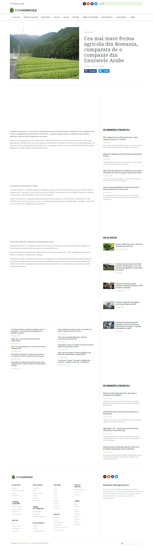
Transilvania (77, 524)
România (101, 66)
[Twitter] (96, 3)
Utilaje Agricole (121, 17)
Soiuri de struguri (58, 522)
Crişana (76, 509)
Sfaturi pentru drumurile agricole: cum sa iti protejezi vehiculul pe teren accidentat (121, 448)
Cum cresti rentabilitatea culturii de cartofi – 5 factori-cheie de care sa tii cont (121, 188)
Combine (35, 528)
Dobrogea (76, 511)
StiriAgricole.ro (25, 543)
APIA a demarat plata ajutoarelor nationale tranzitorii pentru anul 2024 (72, 338)
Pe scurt (94, 66)
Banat (76, 504)
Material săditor (37, 511)
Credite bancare (16, 511)
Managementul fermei (18, 490)
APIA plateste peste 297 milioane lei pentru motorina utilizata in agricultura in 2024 (76, 346)
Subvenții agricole (17, 506)
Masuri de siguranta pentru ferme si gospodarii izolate (122, 155)
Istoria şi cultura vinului (60, 527)
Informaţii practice (58, 530)
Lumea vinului (57, 525)
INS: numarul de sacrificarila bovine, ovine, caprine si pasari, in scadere (120, 138)
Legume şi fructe (16, 526)
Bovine (55, 493)
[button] (90, 71)
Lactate (55, 488)
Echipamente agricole (38, 531)
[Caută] (140, 4)
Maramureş (77, 514)
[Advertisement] (52, 110)
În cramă (56, 520)
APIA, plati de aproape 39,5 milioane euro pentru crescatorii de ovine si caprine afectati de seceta (27, 355)
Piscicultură (57, 508)
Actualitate (16, 17)
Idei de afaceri (45, 17)
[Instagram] (84, 3)
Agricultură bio (16, 528)
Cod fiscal (77, 495)
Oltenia (76, 521)
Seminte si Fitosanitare (90, 17)
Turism (132, 17)
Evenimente (15, 495)
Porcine (56, 498)
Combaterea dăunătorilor (39, 516)
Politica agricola (107, 17)
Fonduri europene (16, 509)
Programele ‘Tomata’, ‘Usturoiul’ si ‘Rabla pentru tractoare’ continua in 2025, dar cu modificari (74, 361)
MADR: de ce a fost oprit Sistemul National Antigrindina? (25, 340)
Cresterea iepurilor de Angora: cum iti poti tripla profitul (127, 303)
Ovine (55, 495)
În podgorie (57, 517)
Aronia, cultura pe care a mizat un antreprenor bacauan (129, 245)
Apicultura (36, 488)
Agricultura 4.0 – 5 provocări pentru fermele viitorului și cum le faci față (120, 429)
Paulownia (35, 498)
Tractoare (35, 526)
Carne (55, 490)
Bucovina (76, 506)
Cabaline (56, 500)
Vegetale (57, 17)
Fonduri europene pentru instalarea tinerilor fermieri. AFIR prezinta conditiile (128, 285)
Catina (34, 490)
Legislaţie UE (77, 492)
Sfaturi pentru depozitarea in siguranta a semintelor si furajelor (120, 394)
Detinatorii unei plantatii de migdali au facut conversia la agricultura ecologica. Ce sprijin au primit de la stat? (128, 325)
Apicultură (56, 503)
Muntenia (77, 519)
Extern (13, 493)
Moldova (76, 516)
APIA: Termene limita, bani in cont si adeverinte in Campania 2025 (28, 347)
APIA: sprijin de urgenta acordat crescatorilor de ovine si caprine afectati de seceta (75, 330)
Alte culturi (15, 531)
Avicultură (56, 505)
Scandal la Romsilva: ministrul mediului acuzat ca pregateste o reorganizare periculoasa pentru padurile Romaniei (28, 331)
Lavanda (35, 495)
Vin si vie (66, 17)
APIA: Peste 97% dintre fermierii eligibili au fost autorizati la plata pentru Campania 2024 (74, 353)
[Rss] (88, 3)
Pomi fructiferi (36, 500)
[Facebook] (92, 3)
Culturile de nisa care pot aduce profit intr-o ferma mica (121, 413)
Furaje (13, 523)
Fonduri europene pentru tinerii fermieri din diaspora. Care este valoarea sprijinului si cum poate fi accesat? (128, 267)
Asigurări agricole (16, 514)
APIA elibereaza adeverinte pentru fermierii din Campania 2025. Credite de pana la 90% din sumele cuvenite (28, 364)
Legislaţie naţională (79, 490)
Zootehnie (75, 17)
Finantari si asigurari (31, 17)
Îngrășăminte (36, 514)
